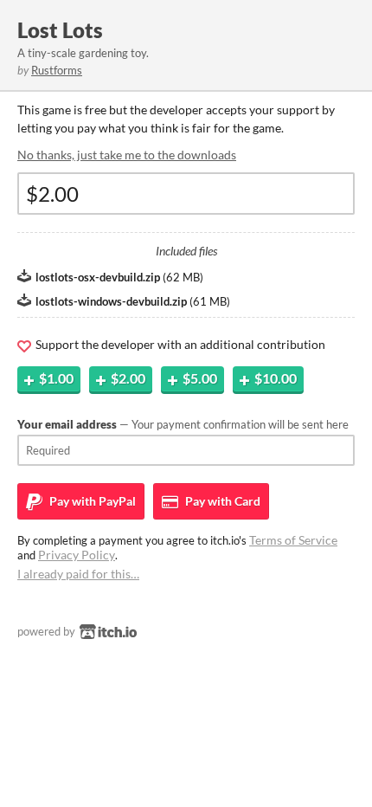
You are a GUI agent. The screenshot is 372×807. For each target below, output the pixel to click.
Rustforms (56, 70)
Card (221, 501)
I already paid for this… (78, 573)
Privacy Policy (76, 554)
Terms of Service (293, 540)
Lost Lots (60, 29)
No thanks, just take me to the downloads (126, 154)
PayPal (91, 501)
